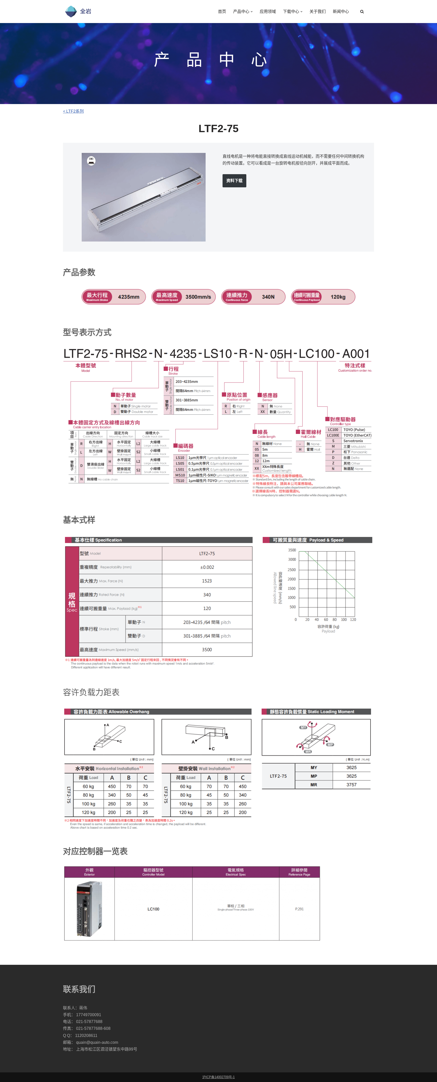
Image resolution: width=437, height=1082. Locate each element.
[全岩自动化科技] (78, 11)
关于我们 (318, 11)
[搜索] (362, 11)
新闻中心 (341, 11)
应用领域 (268, 11)
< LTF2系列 (73, 111)
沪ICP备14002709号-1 (218, 1077)
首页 (222, 11)
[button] (252, 12)
